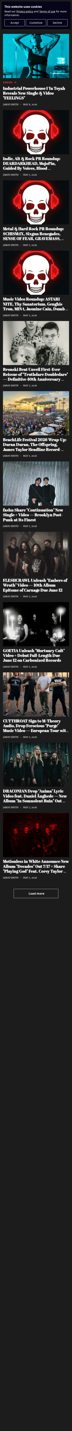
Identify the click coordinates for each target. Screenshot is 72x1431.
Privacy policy (24, 11)
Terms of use (47, 11)
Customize (36, 22)
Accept (15, 22)
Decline (57, 22)
